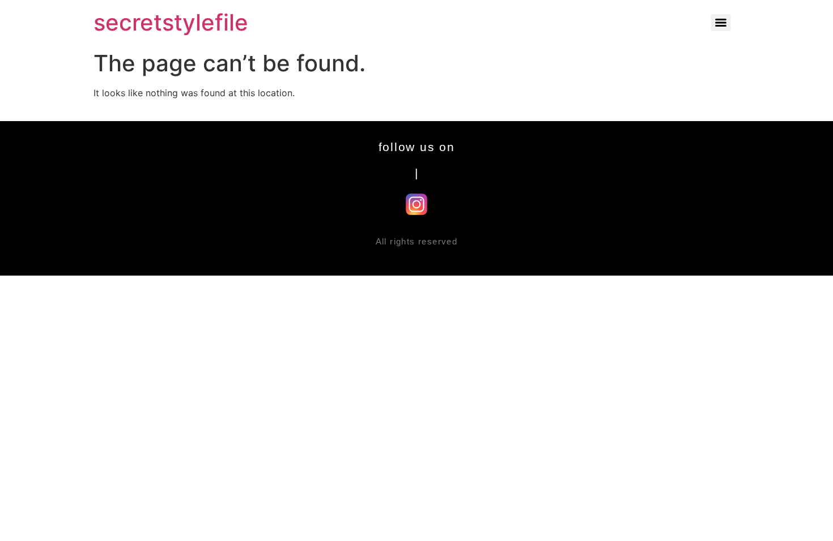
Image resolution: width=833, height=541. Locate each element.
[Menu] (721, 22)
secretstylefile (171, 22)
